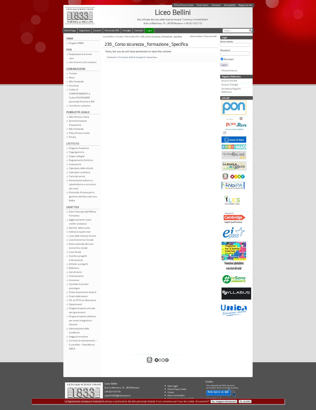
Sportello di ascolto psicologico (79, 286)
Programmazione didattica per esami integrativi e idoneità (82, 320)
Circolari (73, 73)
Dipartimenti (75, 304)
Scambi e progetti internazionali (78, 258)
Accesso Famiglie (230, 84)
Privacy (72, 137)
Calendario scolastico (79, 172)
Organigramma (76, 152)
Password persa (229, 70)
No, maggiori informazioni (224, 401)
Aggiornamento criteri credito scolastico (80, 221)
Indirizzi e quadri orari (80, 232)
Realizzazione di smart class (80, 56)
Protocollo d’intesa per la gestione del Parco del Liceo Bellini (83, 196)
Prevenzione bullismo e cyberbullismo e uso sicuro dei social (82, 184)
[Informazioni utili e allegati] (235, 140)
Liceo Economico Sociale (81, 240)
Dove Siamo (202, 5)
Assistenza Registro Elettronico (231, 90)
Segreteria (84, 30)
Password (225, 50)
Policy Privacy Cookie (184, 5)
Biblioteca (74, 268)
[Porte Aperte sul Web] (221, 395)
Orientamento (76, 276)
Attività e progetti (78, 264)
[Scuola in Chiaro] (235, 166)
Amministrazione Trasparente (78, 123)
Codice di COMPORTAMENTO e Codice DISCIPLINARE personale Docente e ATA (81, 95)
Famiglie (127, 30)
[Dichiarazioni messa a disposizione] (235, 147)
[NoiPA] (235, 186)
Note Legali (173, 386)
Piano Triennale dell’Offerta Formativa (82, 213)
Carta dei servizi (77, 176)
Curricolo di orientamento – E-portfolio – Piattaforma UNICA (83, 344)
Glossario (216, 5)
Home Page (70, 30)
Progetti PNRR (76, 43)
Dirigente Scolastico (79, 148)
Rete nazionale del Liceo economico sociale (81, 246)
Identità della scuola (79, 228)
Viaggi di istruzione (78, 336)
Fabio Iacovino (228, 385)
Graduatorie (75, 164)
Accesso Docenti (229, 80)
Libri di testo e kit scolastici (82, 62)
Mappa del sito (245, 5)
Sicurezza (74, 85)
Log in (149, 30)
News (72, 77)
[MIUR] (235, 176)
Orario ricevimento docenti (82, 292)
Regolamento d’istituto (81, 160)
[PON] (235, 108)
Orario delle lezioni (78, 296)
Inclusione (74, 280)
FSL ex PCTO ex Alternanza (82, 300)
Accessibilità (229, 5)
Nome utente (226, 41)
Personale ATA (112, 30)
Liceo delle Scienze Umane (82, 236)
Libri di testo (75, 272)
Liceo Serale (75, 252)
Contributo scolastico (80, 105)
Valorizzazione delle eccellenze (79, 330)
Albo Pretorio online (79, 117)
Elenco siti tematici (176, 395)
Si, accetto (245, 401)
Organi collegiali (76, 156)
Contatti (138, 30)
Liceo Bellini (173, 12)
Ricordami (229, 59)
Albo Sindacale (76, 81)
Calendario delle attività (81, 168)
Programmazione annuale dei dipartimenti (82, 310)
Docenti (97, 30)
